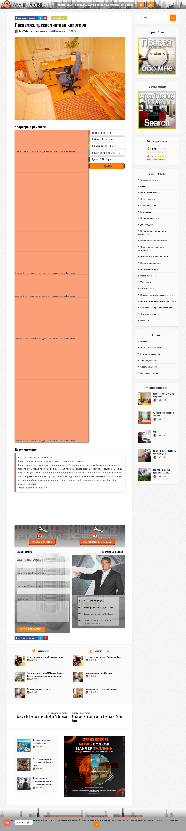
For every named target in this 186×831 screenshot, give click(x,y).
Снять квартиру (59, 18)
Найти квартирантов (150, 193)
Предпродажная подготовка (153, 240)
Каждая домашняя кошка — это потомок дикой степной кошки (43, 762)
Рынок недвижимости (150, 347)
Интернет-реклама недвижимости (156, 295)
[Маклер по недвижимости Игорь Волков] (94, 796)
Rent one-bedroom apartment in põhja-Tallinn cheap (42, 716)
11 (71, 31)
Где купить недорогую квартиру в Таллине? (161, 471)
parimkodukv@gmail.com (98, 607)
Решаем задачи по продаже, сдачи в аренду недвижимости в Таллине (95, 4)
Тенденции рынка (148, 360)
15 (164, 400)
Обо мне (156, 431)
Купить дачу (146, 212)
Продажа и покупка (149, 218)
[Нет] (182, 823)
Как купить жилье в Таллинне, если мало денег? (164, 452)
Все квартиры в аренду (97, 542)
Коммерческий (147, 288)
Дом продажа (146, 224)
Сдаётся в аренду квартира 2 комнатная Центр (45, 656)
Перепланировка (148, 276)
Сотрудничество (148, 314)
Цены (143, 186)
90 (159, 435)
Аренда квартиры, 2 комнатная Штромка (100, 689)
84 (159, 476)
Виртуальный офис (149, 269)
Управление (146, 282)
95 (159, 400)
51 (164, 476)
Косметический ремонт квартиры (156, 308)
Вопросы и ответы (149, 373)
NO (141, 4)
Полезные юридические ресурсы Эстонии (42, 741)
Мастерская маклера (150, 354)
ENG (150, 4)
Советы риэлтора (148, 367)
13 (77, 31)
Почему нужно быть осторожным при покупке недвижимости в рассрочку (43, 781)
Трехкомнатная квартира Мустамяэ (40, 689)
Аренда (143, 341)
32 (164, 435)
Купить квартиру (42, 542)
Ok (96, 825)
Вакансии (144, 320)
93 (159, 419)
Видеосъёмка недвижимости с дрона (158, 301)
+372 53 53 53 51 (94, 601)
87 (159, 457)
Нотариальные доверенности (154, 256)
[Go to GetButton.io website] (7, 828)
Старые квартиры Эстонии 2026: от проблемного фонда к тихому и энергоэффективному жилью (45, 674)
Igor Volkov (24, 31)
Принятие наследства (150, 263)
